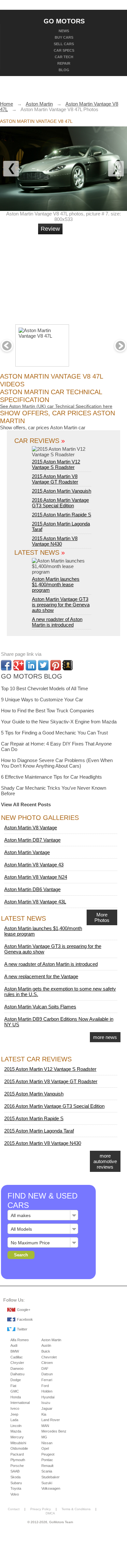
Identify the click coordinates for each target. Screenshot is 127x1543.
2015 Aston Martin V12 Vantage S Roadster (56, 464)
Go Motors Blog (31, 676)
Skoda (15, 1477)
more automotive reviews (105, 1161)
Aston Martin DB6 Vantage (32, 889)
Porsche (17, 1466)
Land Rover (50, 1420)
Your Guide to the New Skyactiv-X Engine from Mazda (59, 721)
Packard (17, 1454)
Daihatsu (17, 1374)
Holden (46, 1391)
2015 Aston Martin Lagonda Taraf (39, 1131)
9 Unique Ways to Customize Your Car (42, 699)
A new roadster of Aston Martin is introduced (57, 622)
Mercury (17, 1437)
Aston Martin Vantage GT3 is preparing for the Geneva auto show (61, 604)
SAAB (15, 1471)
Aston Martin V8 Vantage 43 (34, 864)
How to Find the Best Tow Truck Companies (47, 710)
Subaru (16, 1483)
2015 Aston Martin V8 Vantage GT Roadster (55, 479)
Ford (45, 1386)
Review (50, 229)
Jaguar (46, 1408)
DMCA (50, 1513)
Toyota (15, 1488)
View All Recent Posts (26, 804)
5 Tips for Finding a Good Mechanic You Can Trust (54, 732)
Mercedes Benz (53, 1431)
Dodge (15, 1380)
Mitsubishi (18, 1443)
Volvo (14, 1494)
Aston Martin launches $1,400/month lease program (55, 584)
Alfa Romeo (19, 1340)
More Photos (101, 917)
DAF (45, 1368)
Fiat (13, 1386)
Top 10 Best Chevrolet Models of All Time (44, 688)
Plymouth (17, 1460)
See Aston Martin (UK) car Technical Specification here (56, 406)
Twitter (22, 1329)
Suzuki (46, 1483)
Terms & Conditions (76, 1509)
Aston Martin (51, 1340)
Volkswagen (50, 1488)
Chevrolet (49, 1357)
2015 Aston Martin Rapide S (61, 514)
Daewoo (16, 1368)
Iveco (14, 1408)
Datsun (47, 1374)
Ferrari (46, 1380)
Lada (14, 1420)
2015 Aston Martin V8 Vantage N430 (55, 541)
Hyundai (47, 1397)
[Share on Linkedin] (31, 665)
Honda (15, 1397)
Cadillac (16, 1357)
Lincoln (15, 1426)
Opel (45, 1448)
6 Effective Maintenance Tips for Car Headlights (51, 777)
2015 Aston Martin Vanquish (61, 491)
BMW (14, 1351)
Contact (14, 1509)
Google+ (23, 1310)
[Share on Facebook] (6, 665)
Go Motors (64, 21)
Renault (47, 1466)
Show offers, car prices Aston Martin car (42, 427)
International (20, 1403)
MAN (45, 1426)
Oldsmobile (19, 1448)
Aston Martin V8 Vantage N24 (35, 877)
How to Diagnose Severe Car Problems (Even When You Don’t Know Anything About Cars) (57, 763)
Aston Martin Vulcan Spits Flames (40, 1006)
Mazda (15, 1431)
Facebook (25, 1319)
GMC (14, 1391)
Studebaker (50, 1477)
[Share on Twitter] (43, 665)
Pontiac (47, 1460)
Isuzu (45, 1403)
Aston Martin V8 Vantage (30, 827)
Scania (46, 1471)
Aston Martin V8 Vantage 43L (35, 901)
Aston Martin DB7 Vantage (32, 840)
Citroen (47, 1363)
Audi (13, 1345)
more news (105, 1037)
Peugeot (47, 1454)
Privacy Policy (40, 1509)
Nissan (46, 1443)
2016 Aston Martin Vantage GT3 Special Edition (60, 502)
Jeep (14, 1414)
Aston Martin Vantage (27, 852)
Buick (45, 1351)
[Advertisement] (86, 276)
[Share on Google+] (18, 665)
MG (44, 1437)
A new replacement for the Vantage (41, 976)
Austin (46, 1345)
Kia (43, 1414)
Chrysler (17, 1363)
